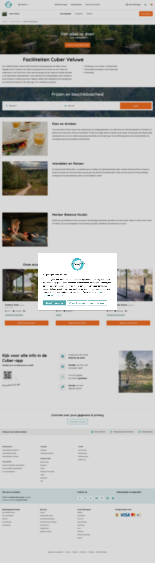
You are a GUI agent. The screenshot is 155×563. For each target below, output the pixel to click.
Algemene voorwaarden (55, 552)
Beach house (44, 462)
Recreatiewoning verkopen (48, 522)
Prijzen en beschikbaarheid (77, 45)
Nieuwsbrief (81, 515)
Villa (41, 481)
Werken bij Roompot (84, 535)
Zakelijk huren (44, 528)
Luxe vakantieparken (8, 471)
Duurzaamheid (82, 522)
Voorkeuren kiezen (97, 303)
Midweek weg (82, 453)
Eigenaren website (46, 531)
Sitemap (91, 552)
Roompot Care (44, 525)
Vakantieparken (7, 446)
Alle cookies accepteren (54, 303)
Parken (4, 21)
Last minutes (82, 450)
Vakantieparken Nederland (10, 450)
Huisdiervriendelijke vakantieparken (13, 465)
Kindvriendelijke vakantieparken (12, 468)
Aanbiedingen (76, 5)
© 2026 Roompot (101, 552)
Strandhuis (43, 478)
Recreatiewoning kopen (47, 519)
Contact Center (22, 500)
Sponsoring (81, 525)
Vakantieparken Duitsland (10, 456)
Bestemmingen (61, 5)
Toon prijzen (146, 14)
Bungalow (43, 465)
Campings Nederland (46, 453)
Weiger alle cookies (77, 303)
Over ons (80, 519)
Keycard (4, 519)
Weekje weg (82, 459)
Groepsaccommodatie (47, 471)
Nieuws (80, 538)
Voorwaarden (6, 525)
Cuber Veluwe (15, 21)
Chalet (42, 468)
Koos (79, 528)
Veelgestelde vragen (46, 515)
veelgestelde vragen (16, 497)
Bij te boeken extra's (8, 512)
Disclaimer (83, 552)
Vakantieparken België (9, 453)
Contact (42, 512)
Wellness (80, 531)
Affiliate (80, 512)
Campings (43, 446)
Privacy (67, 552)
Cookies (74, 552)
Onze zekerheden (8, 515)
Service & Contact (92, 5)
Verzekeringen (6, 522)
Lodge (42, 475)
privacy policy (57, 295)
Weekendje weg (83, 456)
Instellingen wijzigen (77, 422)
